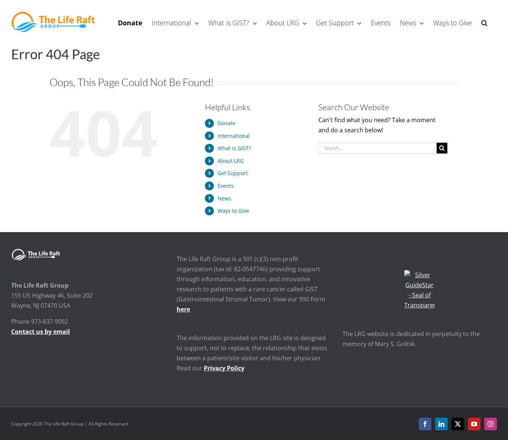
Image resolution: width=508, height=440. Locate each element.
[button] (484, 22)
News (224, 198)
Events (226, 185)
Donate (226, 123)
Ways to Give (233, 210)
